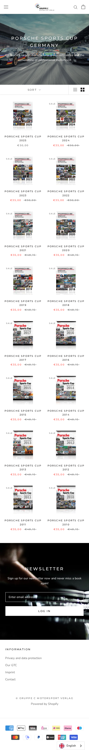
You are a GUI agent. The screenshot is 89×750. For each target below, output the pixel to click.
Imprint (10, 672)
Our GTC (11, 665)
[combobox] (71, 746)
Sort (33, 89)
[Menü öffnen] (6, 7)
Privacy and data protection (23, 658)
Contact (10, 679)
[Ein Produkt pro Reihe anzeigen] (75, 90)
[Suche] (76, 7)
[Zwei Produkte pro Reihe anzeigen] (82, 90)
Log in (44, 611)
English (71, 746)
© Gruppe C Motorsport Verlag (44, 698)
